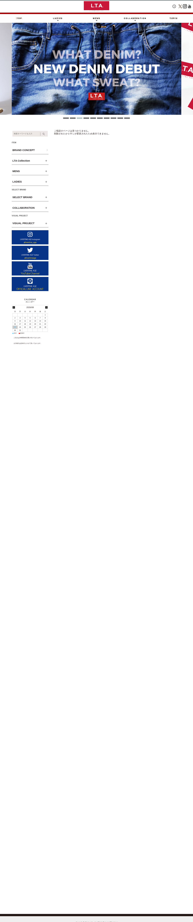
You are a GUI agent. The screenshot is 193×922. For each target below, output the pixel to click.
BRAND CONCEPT (23, 150)
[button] (66, 118)
